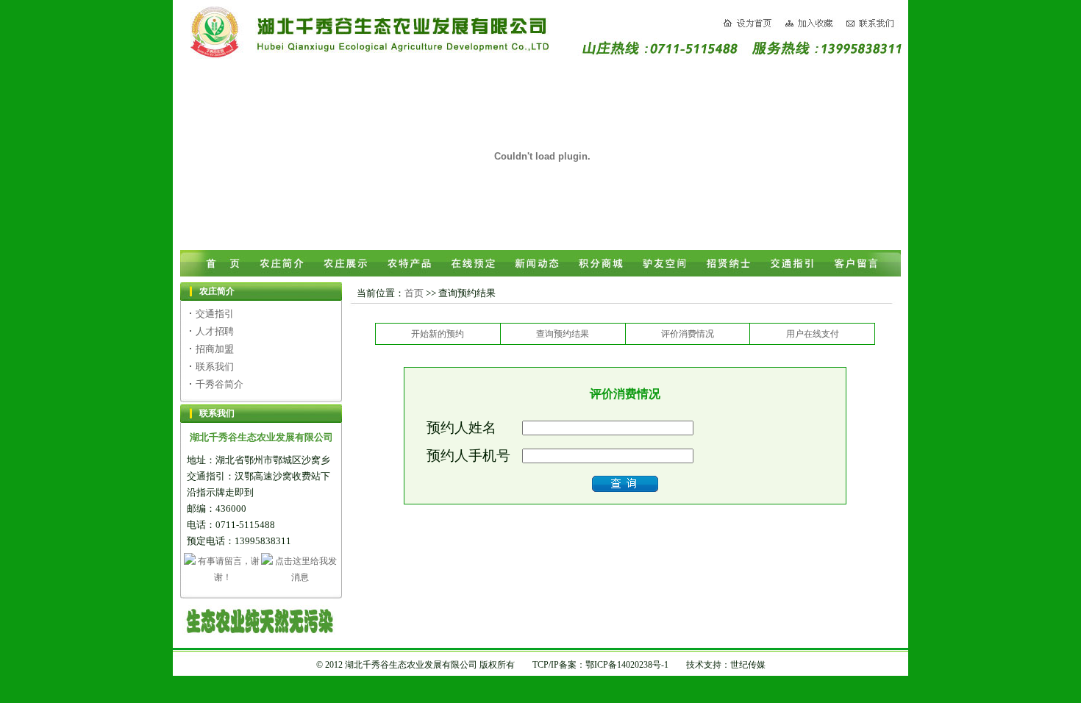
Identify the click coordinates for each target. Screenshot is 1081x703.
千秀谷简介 (219, 384)
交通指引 (215, 313)
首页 (414, 293)
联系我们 (215, 366)
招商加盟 (215, 348)
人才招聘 (215, 331)
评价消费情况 (687, 334)
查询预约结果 (562, 334)
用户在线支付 (812, 334)
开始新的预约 (437, 334)
